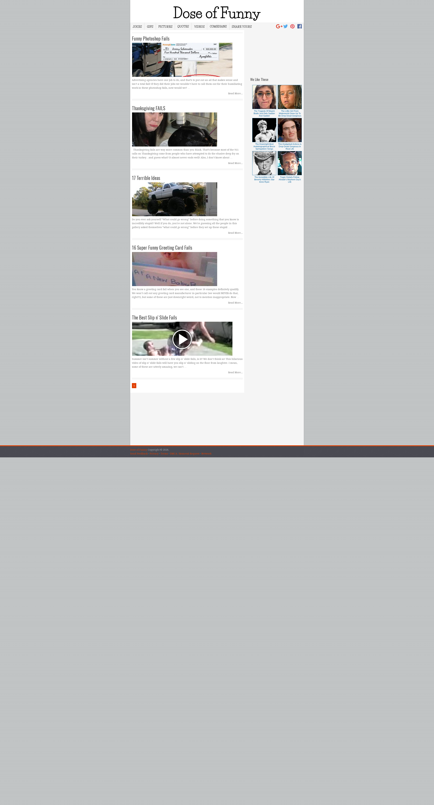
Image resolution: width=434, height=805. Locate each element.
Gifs (150, 26)
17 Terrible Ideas (146, 177)
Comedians (218, 26)
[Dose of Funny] (279, 27)
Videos (199, 26)
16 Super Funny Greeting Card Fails (162, 247)
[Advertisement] (277, 51)
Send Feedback (139, 453)
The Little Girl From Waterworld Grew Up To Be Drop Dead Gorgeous (289, 113)
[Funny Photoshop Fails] (187, 56)
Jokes (137, 26)
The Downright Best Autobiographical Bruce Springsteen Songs (264, 146)
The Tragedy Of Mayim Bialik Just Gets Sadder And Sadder (264, 113)
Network (206, 453)
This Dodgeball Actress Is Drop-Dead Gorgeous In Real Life (289, 146)
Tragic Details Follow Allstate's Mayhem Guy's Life (290, 179)
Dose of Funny (138, 449)
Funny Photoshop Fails (151, 38)
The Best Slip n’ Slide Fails (154, 317)
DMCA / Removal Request (184, 453)
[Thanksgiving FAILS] (187, 126)
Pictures (165, 26)
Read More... (235, 93)
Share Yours (242, 26)
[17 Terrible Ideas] (187, 196)
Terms (164, 453)
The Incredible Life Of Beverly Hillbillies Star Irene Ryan (264, 179)
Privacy (154, 453)
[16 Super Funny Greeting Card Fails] (187, 265)
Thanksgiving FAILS (148, 108)
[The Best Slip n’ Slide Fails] (187, 335)
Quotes (183, 26)
